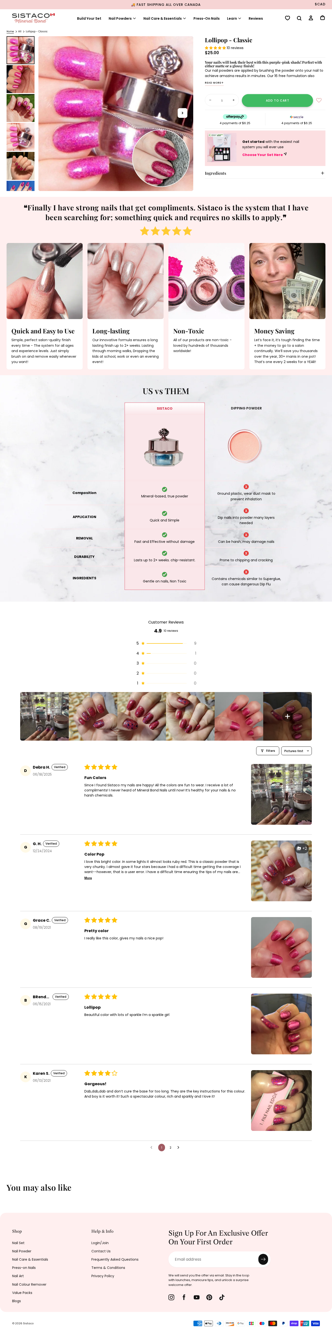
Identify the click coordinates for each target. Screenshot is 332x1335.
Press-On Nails (206, 18)
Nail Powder (21, 1251)
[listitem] (44, 716)
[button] (299, 19)
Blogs (16, 1301)
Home (10, 31)
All (19, 31)
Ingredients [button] (215, 173)
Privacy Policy (102, 1276)
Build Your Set (89, 18)
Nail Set (18, 1243)
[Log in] (311, 19)
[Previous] (7, 1191)
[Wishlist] (287, 19)
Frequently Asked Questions (115, 1259)
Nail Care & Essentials (30, 1259)
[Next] (325, 1191)
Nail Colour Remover (29, 1284)
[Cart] (322, 18)
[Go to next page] (179, 1147)
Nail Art (18, 1276)
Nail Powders (120, 18)
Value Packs (22, 1293)
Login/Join (100, 1243)
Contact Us (101, 1251)
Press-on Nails (24, 1268)
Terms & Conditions (108, 1268)
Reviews (256, 18)
